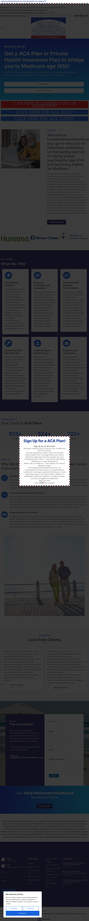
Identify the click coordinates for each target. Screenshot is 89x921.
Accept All (22, 913)
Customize (14, 908)
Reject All (31, 908)
